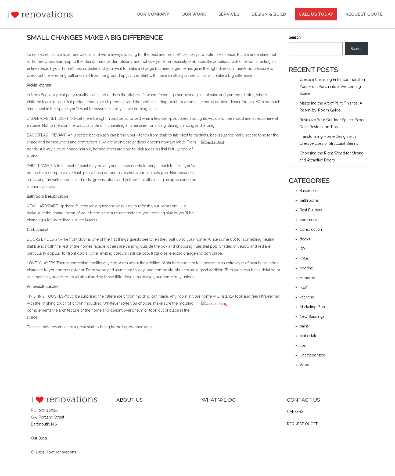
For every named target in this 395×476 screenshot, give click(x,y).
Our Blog (39, 438)
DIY (303, 249)
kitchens (307, 297)
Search (295, 37)
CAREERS (295, 411)
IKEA (303, 287)
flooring (306, 268)
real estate (308, 336)
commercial (310, 220)
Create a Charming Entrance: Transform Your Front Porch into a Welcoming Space (334, 86)
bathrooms (309, 200)
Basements (309, 191)
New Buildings (312, 316)
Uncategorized (312, 355)
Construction (311, 229)
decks (305, 239)
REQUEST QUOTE (302, 424)
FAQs (304, 258)
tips (303, 345)
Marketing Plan (312, 307)
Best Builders (311, 210)
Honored (307, 278)
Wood (305, 365)
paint (304, 326)
